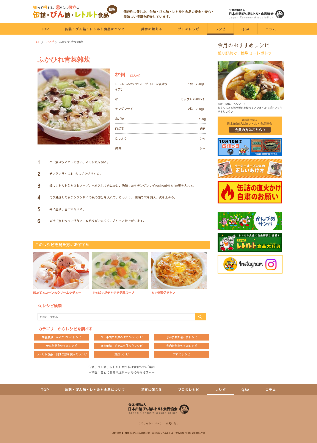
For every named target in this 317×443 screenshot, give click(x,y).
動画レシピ (122, 354)
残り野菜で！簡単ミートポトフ (245, 53)
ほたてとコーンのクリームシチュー (57, 292)
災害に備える (151, 29)
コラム (270, 29)
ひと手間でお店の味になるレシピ (121, 337)
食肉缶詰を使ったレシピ (181, 346)
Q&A (246, 29)
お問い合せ (172, 423)
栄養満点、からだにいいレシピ (61, 337)
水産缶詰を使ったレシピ (181, 337)
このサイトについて (150, 423)
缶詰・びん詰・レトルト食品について (95, 29)
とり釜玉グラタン (163, 292)
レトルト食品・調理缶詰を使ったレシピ (61, 354)
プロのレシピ (188, 29)
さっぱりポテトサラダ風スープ (113, 292)
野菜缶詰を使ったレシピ (61, 346)
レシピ (220, 29)
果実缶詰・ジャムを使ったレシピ (121, 346)
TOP (45, 29)
